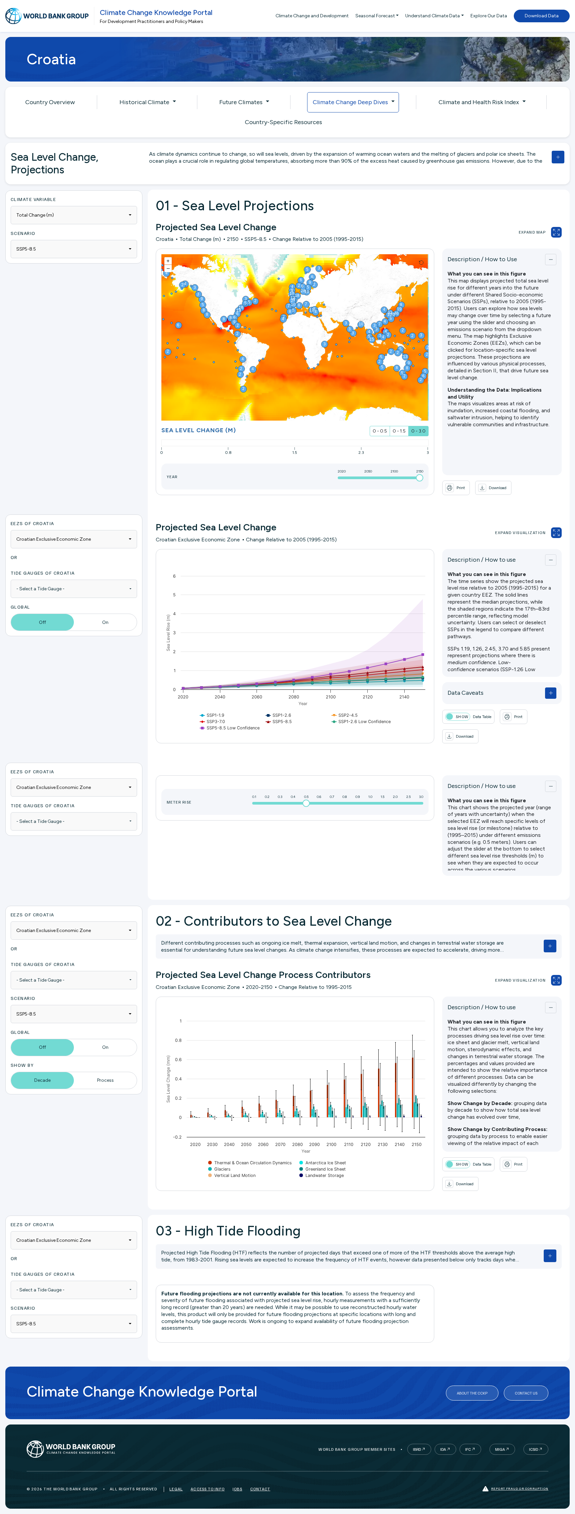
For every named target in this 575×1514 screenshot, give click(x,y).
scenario (23, 233)
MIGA (500, 1449)
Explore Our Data (489, 16)
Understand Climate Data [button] (432, 16)
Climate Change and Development (312, 16)
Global (20, 607)
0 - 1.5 (399, 431)
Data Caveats (465, 692)
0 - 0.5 (380, 431)
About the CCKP (472, 1393)
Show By (22, 1065)
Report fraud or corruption (519, 1488)
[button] (493, 488)
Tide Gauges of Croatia (43, 573)
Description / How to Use (482, 259)
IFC (468, 1449)
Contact (260, 1488)
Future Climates (241, 102)
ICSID (533, 1449)
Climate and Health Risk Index (479, 102)
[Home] (47, 16)
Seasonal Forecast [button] (375, 16)
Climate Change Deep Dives (350, 102)
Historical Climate (144, 102)
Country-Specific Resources (283, 122)
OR (14, 557)
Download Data (542, 16)
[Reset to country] (421, 262)
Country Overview (50, 102)
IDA (443, 1449)
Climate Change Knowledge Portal (156, 12)
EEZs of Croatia (32, 523)
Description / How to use (482, 559)
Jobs (237, 1488)
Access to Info (208, 1488)
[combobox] (74, 215)
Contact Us (526, 1393)
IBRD (417, 1449)
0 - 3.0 (418, 431)
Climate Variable (33, 199)
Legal (176, 1488)
